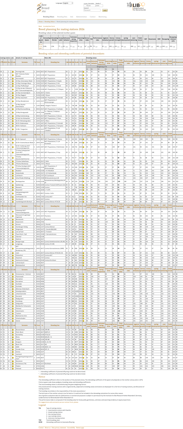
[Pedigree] (83, 71)
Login (105, 10)
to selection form (49, 26)
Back (40, 26)
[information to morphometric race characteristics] (13, 71)
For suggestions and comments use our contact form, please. (58, 402)
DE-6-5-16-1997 (41, 46)
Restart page (80, 428)
